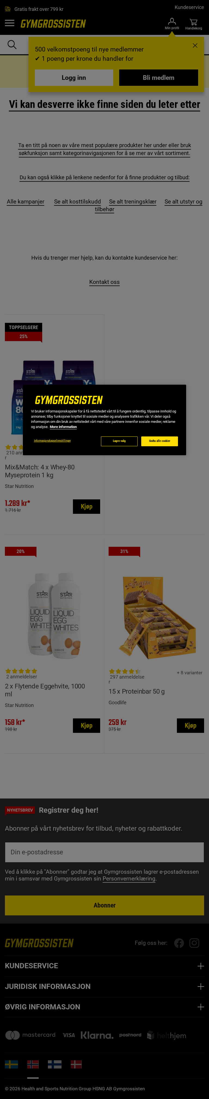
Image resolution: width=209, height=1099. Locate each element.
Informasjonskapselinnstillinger (52, 440)
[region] (104, 420)
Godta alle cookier (159, 441)
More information (63, 427)
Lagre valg (119, 441)
